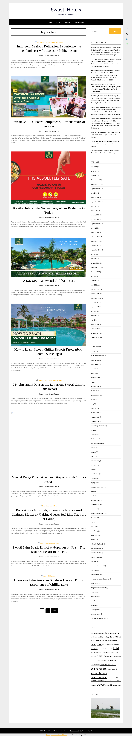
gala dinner (94, 478)
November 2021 (96, 267)
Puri (92, 522)
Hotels (93, 491)
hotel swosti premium (96, 652)
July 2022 (94, 254)
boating (93, 408)
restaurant (94, 535)
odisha (101, 656)
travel (100, 684)
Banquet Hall (95, 377)
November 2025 (96, 184)
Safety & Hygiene (96, 544)
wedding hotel (95, 609)
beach (93, 382)
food (99, 644)
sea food (104, 664)
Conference (94, 439)
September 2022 (96, 250)
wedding (93, 605)
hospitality (110, 649)
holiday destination (102, 648)
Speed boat (94, 561)
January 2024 (95, 215)
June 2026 (94, 171)
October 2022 (95, 245)
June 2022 (94, 259)
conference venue (96, 443)
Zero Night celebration (98, 618)
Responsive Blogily (76, 731)
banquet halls (94, 633)
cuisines (93, 452)
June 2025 (94, 193)
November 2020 (96, 298)
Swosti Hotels (66, 10)
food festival (95, 474)
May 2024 (94, 206)
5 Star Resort (95, 364)
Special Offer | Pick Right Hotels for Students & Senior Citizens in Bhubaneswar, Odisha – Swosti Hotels (106, 109)
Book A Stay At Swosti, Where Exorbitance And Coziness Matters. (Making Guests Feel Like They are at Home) (49, 514)
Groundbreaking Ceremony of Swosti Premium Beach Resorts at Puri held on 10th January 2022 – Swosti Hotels (105, 73)
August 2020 (95, 307)
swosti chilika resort (97, 566)
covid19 (93, 447)
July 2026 (94, 167)
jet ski (93, 496)
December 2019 (96, 337)
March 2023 (95, 232)
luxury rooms (115, 652)
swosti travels (97, 681)
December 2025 (96, 180)
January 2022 (95, 263)
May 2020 (94, 320)
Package (93, 518)
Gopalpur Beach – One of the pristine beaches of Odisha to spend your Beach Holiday (105, 135)
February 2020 (95, 329)
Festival (93, 465)
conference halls (108, 640)
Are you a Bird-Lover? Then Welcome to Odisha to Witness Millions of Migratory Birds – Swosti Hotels (106, 86)
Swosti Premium (96, 574)
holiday (94, 648)
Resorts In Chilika (112, 660)
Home (50, 22)
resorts (105, 660)
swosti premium (99, 677)
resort (94, 660)
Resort (93, 526)
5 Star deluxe (95, 360)
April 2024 (94, 210)
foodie (117, 644)
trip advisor (94, 596)
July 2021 (94, 276)
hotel (116, 648)
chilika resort (99, 640)
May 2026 (94, 175)
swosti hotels (99, 673)
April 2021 (94, 285)
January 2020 (95, 333)
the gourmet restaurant (98, 588)
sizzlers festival (96, 553)
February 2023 (95, 237)
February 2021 (95, 289)
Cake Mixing (95, 421)
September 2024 (96, 202)
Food (92, 469)
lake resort (107, 652)
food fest (104, 644)
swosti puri (94, 583)
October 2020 (95, 302)
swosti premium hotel (112, 677)
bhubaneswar (112, 633)
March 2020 (95, 324)
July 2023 (94, 228)
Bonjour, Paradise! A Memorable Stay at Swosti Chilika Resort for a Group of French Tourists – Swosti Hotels (106, 50)
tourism (94, 685)
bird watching (95, 637)
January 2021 (95, 294)
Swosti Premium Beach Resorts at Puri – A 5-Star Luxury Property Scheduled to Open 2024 (104, 77)
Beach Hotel (95, 386)
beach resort (101, 633)
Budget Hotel (95, 412)
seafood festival (96, 548)
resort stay (94, 531)
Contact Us (79, 22)
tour (119, 681)
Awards (93, 373)
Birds (92, 399)
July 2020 (94, 311)
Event (93, 456)
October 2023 (95, 219)
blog (92, 404)
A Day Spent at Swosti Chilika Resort (49, 281)
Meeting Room (95, 500)
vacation (93, 601)
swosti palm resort (111, 673)
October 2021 (95, 272)
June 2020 (94, 315)
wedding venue (95, 614)
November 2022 (96, 241)
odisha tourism (110, 656)
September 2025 (96, 188)
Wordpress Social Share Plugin (56, 735)
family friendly (95, 461)
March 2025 (95, 197)
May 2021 (94, 280)
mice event (94, 656)
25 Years (93, 351)
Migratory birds (96, 504)
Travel (93, 592)
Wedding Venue (117, 685)
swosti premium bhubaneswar (100, 579)
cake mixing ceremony (98, 426)
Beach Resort (95, 391)
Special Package (96, 557)
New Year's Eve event (97, 513)
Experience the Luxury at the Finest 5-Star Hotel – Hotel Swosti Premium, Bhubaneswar (105, 125)
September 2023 (96, 224)
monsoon (94, 509)
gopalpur (94, 482)
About (58, 22)
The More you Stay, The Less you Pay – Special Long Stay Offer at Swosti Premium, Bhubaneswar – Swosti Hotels (106, 61)
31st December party (97, 356)
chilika (112, 637)
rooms (93, 539)
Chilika (93, 430)
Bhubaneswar (95, 395)
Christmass (94, 434)
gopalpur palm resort (97, 487)
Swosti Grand (95, 570)
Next (54, 610)
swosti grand (111, 669)
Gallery (68, 22)
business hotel (95, 417)
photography (118, 656)
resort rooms (101, 660)
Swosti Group (54, 56)
